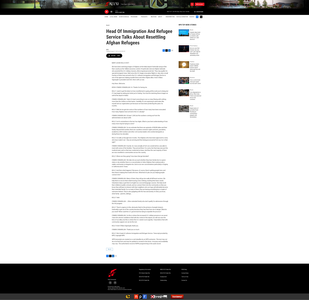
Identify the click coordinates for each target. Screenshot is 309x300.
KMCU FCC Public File (165, 269)
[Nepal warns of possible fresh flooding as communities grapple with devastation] (184, 108)
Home (106, 16)
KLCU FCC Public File (144, 280)
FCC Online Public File (144, 273)
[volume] (111, 12)
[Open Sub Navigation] (138, 16)
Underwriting (170, 16)
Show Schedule (124, 16)
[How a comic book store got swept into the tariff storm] (184, 80)
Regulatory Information (145, 269)
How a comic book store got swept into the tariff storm (195, 81)
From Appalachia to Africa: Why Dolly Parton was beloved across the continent (195, 96)
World (107, 25)
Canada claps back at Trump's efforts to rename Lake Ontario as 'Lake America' (195, 36)
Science (192, 61)
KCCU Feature (193, 45)
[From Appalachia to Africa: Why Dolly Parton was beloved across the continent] (184, 92)
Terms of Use (184, 276)
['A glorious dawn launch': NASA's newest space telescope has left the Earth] (184, 64)
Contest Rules (185, 273)
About (160, 16)
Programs (134, 16)
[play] (106, 12)
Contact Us (184, 280)
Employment (163, 276)
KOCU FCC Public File (165, 273)
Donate (200, 4)
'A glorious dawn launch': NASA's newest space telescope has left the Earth (195, 67)
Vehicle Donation (182, 16)
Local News (113, 16)
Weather (154, 16)
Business (192, 77)
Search (192, 16)
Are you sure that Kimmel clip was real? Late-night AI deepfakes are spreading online (195, 51)
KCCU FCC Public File (144, 276)
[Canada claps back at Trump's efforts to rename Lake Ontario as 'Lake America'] (184, 32)
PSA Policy (184, 269)
